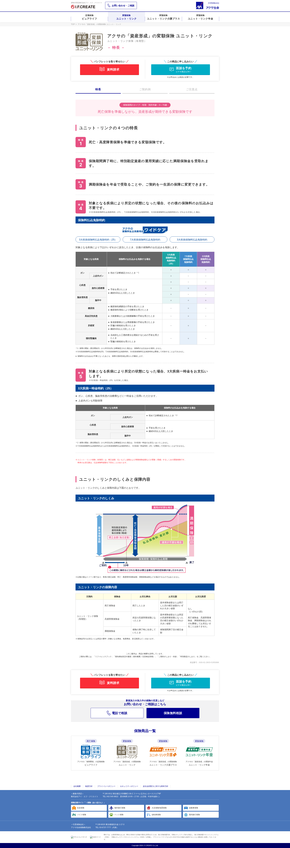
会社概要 (77, 786)
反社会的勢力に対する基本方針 (155, 786)
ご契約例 (145, 89)
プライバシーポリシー (106, 786)
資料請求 (113, 69)
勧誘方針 (89, 786)
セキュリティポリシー (129, 786)
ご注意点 (192, 89)
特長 (98, 89)
